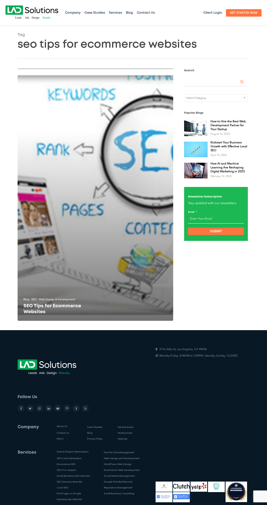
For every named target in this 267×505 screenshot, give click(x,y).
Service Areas (126, 426)
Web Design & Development (57, 299)
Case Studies (95, 426)
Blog (26, 299)
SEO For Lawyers (66, 469)
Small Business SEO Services (73, 475)
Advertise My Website (69, 499)
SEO (34, 299)
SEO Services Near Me (69, 481)
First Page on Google (69, 493)
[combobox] (216, 98)
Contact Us (63, 432)
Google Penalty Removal (118, 481)
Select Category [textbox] (196, 98)
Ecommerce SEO (66, 464)
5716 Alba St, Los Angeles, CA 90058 (183, 349)
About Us (62, 426)
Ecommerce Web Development (122, 469)
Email (192, 211)
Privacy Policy (94, 438)
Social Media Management (119, 475)
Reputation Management (118, 487)
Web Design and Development (121, 458)
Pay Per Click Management (119, 452)
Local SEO (62, 487)
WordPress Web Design (118, 464)
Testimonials (125, 432)
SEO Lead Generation (69, 458)
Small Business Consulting (119, 493)
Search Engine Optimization (73, 451)
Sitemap (122, 438)
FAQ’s (60, 438)
